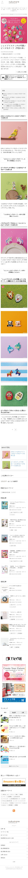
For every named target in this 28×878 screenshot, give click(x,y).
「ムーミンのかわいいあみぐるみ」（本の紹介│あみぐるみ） (17, 536)
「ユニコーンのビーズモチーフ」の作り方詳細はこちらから (14, 271)
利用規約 (3, 845)
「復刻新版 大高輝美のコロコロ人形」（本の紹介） (17, 551)
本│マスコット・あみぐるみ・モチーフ (17, 507)
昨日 (5, 712)
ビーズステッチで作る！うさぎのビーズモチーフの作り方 (18, 463)
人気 (23, 712)
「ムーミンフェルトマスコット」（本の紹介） (17, 502)
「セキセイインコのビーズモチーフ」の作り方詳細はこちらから (14, 159)
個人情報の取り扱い (6, 851)
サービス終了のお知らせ (15, 585)
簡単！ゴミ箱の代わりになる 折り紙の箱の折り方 (17, 716)
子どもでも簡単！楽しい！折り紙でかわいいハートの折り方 (17, 727)
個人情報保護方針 (5, 848)
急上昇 (14, 712)
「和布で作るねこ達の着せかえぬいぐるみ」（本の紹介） (17, 520)
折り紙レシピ (12, 719)
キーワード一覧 (4, 831)
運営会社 (3, 857)
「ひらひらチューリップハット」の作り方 (17, 639)
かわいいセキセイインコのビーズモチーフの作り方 (18, 453)
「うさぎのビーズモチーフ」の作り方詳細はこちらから (14, 215)
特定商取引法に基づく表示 (7, 838)
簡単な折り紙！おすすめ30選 (17, 756)
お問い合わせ (4, 854)
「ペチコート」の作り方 (15, 612)
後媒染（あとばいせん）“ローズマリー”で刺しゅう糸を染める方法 (17, 625)
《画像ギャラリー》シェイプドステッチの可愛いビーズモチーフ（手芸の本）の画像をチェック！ (14, 77)
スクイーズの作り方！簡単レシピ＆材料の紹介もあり (17, 737)
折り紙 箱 (18, 719)
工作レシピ (18, 600)
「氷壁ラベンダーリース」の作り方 (17, 596)
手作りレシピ (19, 614)
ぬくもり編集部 (13, 481)
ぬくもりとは (4, 835)
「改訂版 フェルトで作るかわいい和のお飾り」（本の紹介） (17, 567)
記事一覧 (3, 828)
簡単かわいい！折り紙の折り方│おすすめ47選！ (17, 747)
